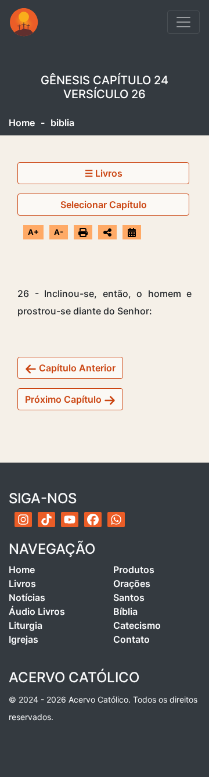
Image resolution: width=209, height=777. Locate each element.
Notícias (27, 597)
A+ (33, 232)
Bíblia (125, 611)
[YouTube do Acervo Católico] (69, 519)
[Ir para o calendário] (131, 232)
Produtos (133, 569)
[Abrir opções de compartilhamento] (107, 232)
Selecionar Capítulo (103, 204)
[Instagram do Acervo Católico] (23, 519)
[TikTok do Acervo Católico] (46, 519)
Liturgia (25, 625)
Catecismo (137, 625)
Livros (22, 583)
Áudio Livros (37, 611)
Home (22, 122)
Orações (131, 583)
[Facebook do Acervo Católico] (93, 519)
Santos (129, 597)
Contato (131, 639)
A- (58, 232)
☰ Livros (103, 173)
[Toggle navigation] (183, 22)
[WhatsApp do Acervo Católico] (116, 519)
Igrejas (23, 639)
